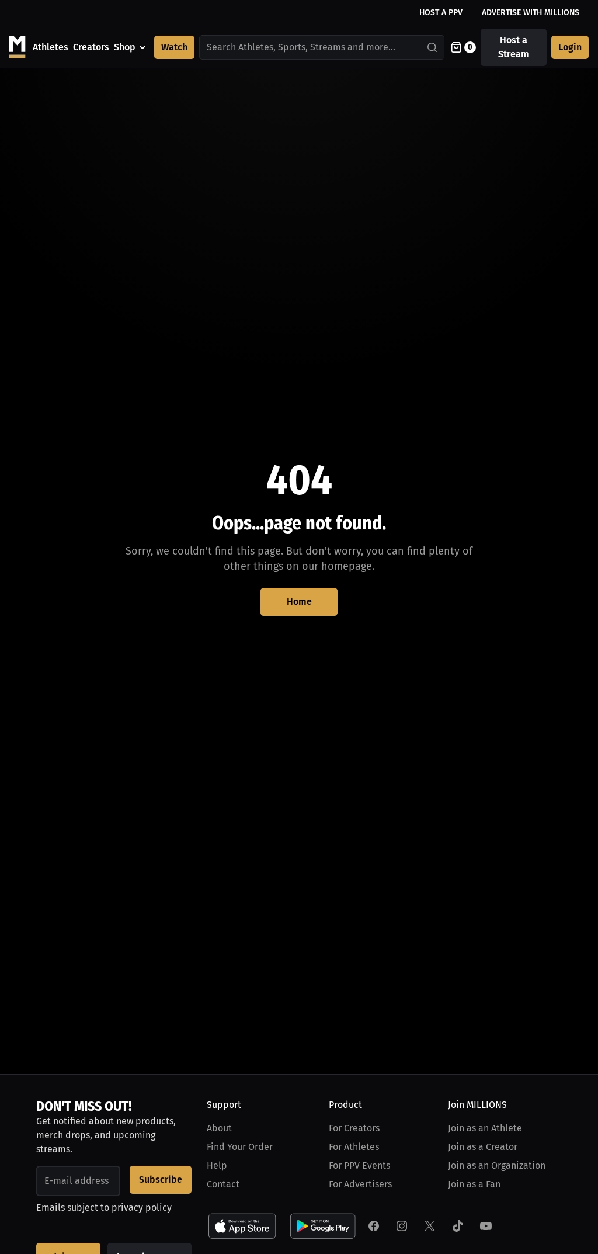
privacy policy (142, 1207)
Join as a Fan (474, 1184)
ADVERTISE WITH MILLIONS (530, 13)
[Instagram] (401, 1226)
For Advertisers (360, 1184)
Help (217, 1165)
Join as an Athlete (485, 1128)
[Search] (432, 47)
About (219, 1128)
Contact (223, 1184)
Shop (124, 47)
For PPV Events (359, 1165)
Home (299, 601)
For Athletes (354, 1146)
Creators (91, 47)
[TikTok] (457, 1226)
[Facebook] (373, 1226)
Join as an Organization (496, 1165)
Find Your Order (240, 1146)
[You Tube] (486, 1226)
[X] (429, 1226)
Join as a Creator (482, 1146)
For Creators (354, 1128)
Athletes (50, 47)
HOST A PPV (441, 13)
